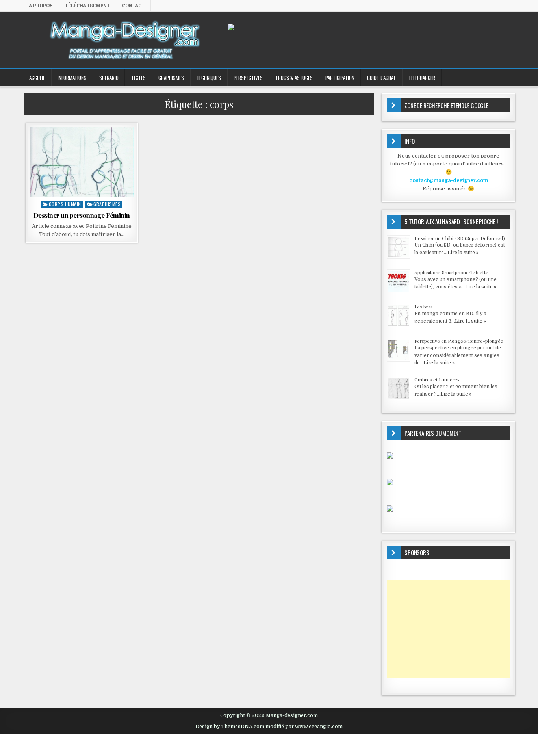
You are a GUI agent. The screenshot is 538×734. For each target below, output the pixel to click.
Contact (133, 5)
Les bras (423, 306)
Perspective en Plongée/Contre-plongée (458, 341)
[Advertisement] (448, 629)
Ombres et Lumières (437, 379)
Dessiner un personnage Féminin (81, 215)
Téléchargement (87, 5)
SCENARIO (109, 78)
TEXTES (138, 78)
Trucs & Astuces (294, 78)
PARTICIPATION (339, 78)
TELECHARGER (421, 78)
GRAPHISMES (171, 78)
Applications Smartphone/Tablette (451, 272)
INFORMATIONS (72, 78)
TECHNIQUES (209, 78)
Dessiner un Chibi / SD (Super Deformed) (459, 238)
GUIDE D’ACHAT (381, 78)
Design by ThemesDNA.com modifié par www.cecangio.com (269, 726)
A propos (41, 5)
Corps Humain (65, 204)
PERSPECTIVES (248, 78)
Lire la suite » (463, 252)
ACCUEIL (37, 78)
